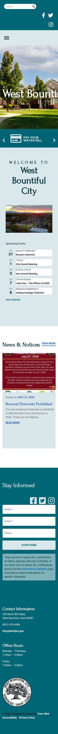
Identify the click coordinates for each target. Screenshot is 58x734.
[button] (4, 87)
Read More (13, 422)
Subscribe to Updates (34, 568)
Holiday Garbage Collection (30, 292)
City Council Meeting (26, 264)
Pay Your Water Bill (32, 139)
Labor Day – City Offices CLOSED (32, 283)
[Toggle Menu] (6, 37)
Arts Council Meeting (26, 273)
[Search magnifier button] (33, 6)
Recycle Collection (25, 254)
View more (49, 343)
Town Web (43, 713)
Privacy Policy (27, 717)
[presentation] (3, 140)
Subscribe (29, 545)
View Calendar (13, 299)
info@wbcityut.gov (13, 631)
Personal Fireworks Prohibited (29, 404)
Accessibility (9, 717)
